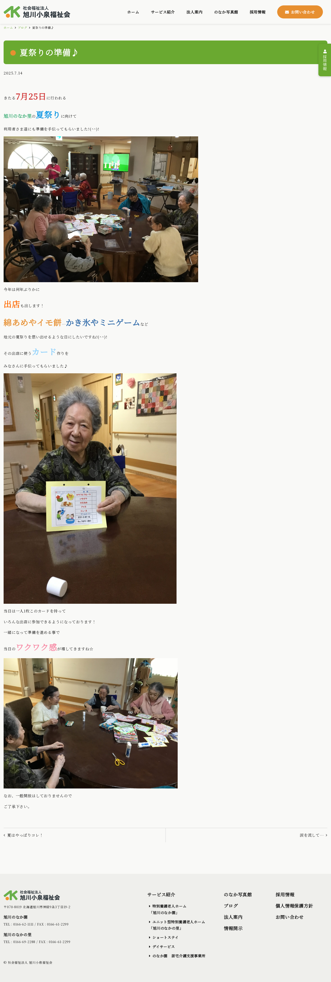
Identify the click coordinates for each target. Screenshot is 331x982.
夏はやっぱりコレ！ (25, 835)
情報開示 (233, 928)
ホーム (8, 27)
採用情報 (325, 61)
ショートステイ (165, 937)
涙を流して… (312, 835)
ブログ (22, 27)
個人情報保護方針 (294, 905)
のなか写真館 (238, 894)
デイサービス (163, 946)
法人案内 (233, 917)
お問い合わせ (290, 917)
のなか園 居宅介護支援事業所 (179, 955)
